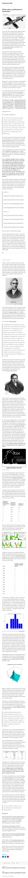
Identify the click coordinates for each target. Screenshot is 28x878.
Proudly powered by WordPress (8, 876)
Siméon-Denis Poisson (11, 370)
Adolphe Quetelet (13, 312)
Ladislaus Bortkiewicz (17, 477)
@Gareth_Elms (22, 631)
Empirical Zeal (7, 3)
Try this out (8, 149)
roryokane (14, 151)
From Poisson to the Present (8, 826)
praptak (7, 151)
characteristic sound (8, 47)
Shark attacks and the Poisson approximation (13, 816)
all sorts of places (9, 777)
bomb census (8, 68)
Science (17, 863)
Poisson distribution (20, 424)
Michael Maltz (13, 321)
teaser (7, 851)
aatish (13, 863)
